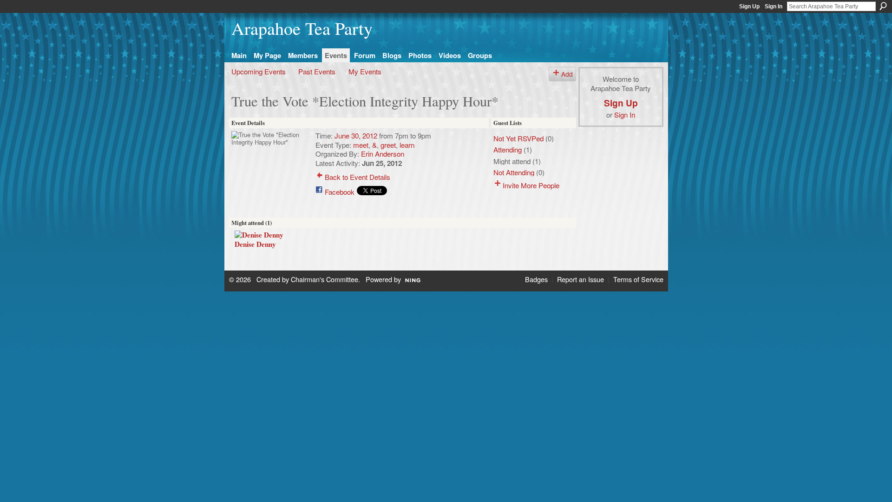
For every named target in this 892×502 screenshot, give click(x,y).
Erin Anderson (382, 153)
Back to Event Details (357, 177)
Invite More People (531, 185)
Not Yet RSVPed (518, 138)
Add (567, 74)
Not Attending (513, 172)
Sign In (773, 6)
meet (360, 144)
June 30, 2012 (355, 135)
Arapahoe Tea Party (302, 28)
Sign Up (749, 6)
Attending (507, 149)
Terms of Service (638, 279)
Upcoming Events (258, 71)
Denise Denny (255, 244)
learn (407, 144)
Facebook (339, 191)
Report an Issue (580, 279)
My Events (364, 71)
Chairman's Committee (324, 279)
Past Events (316, 71)
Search (883, 6)
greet (388, 144)
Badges (536, 279)
